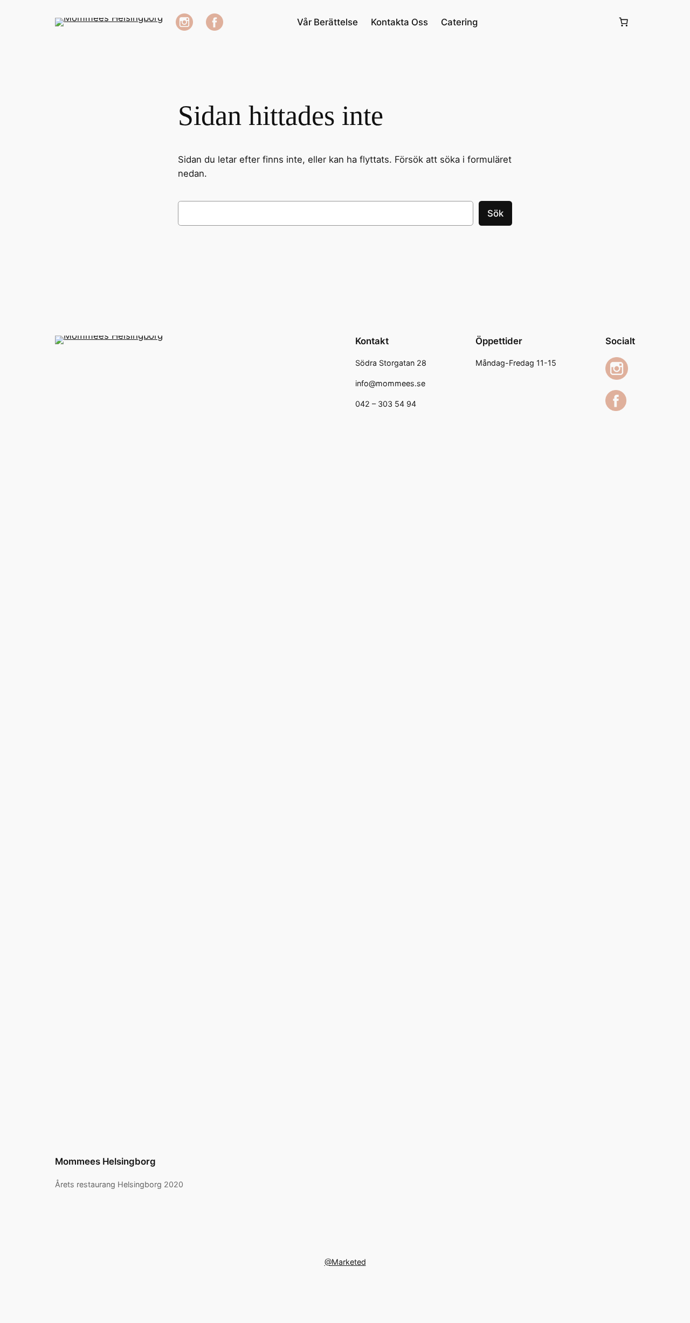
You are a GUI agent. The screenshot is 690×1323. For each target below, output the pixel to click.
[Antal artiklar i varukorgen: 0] (623, 22)
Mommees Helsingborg (105, 1161)
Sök (495, 213)
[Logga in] (547, 22)
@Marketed (345, 1261)
